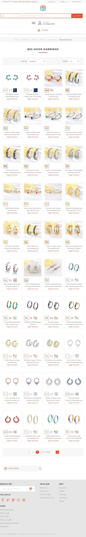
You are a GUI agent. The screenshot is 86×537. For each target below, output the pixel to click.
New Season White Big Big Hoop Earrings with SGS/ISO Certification (74, 172)
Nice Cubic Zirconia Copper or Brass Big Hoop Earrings (12, 172)
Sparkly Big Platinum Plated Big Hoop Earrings (53, 437)
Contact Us (44, 491)
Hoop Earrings (52, 40)
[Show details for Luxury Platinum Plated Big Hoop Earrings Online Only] (74, 267)
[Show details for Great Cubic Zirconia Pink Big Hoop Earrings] (32, 191)
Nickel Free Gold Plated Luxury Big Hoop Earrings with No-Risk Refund (74, 324)
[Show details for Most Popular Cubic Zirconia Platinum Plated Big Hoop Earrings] (32, 153)
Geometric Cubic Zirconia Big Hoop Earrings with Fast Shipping (74, 134)
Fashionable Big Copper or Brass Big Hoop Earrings (74, 96)
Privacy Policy (45, 494)
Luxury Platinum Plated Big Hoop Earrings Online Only (74, 286)
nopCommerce (12, 534)
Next (37, 452)
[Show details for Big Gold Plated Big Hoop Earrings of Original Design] (74, 229)
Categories (13, 468)
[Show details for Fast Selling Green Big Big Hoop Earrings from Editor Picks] (53, 343)
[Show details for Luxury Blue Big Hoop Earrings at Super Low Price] (12, 381)
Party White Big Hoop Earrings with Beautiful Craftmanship (32, 286)
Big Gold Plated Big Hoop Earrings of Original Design (74, 248)
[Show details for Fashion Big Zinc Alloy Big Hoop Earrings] (53, 77)
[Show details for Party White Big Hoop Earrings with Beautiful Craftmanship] (32, 267)
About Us (43, 488)
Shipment (63, 498)
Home (17, 40)
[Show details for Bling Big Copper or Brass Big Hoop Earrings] (32, 343)
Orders (61, 491)
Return (62, 501)
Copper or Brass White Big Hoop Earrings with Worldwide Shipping (12, 134)
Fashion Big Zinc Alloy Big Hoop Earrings (53, 95)
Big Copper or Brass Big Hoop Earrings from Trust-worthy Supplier (12, 286)
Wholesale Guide (6, 510)
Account (62, 488)
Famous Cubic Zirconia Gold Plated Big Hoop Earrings (53, 210)
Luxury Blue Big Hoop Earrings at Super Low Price (12, 400)
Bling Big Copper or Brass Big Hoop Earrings (32, 361)
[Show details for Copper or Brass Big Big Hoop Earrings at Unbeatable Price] (53, 153)
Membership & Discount (9, 523)
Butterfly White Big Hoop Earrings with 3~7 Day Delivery (74, 210)
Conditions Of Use (47, 498)
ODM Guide (4, 513)
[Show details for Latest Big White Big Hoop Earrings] (32, 305)
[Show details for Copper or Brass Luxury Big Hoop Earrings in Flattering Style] (53, 381)
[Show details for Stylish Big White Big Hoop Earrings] (12, 191)
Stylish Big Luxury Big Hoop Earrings (12, 361)
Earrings (42, 40)
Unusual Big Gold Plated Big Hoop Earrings (12, 323)
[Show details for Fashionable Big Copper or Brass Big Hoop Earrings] (74, 77)
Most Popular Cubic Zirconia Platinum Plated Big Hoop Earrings (33, 172)
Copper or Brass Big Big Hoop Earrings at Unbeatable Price (53, 172)
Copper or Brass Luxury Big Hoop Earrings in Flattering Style (53, 400)
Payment (63, 494)
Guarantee (4, 527)
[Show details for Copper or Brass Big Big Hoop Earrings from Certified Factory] (12, 419)
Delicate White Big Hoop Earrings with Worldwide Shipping (53, 286)
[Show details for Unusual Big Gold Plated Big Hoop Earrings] (12, 305)
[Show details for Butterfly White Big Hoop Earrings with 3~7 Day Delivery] (74, 191)
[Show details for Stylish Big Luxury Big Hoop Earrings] (12, 343)
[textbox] (49, 16)
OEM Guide (4, 517)
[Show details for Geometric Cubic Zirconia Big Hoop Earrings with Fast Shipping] (74, 115)
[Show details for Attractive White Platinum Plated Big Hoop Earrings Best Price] (53, 305)
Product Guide (5, 520)
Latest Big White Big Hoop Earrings (32, 323)
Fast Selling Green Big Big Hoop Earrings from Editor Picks (53, 362)
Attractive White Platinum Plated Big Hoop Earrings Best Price (53, 324)
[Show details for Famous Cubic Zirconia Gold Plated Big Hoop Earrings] (53, 191)
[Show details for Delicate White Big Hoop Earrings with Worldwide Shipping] (53, 267)
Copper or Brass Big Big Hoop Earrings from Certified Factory (12, 438)
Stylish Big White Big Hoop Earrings (12, 209)
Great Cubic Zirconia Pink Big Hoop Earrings (32, 209)
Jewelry (34, 40)
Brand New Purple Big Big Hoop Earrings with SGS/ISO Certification (32, 400)
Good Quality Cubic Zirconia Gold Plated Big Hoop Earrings (74, 438)
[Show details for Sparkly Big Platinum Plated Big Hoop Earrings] (53, 419)
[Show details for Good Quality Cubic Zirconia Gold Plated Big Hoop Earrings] (74, 419)
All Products (25, 40)
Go (57, 452)
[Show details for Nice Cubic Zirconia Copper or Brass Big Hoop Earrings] (12, 153)
